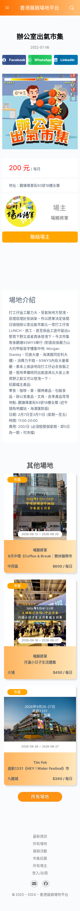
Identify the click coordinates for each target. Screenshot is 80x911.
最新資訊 (40, 836)
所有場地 (40, 843)
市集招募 (40, 858)
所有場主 (40, 865)
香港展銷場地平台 (39, 8)
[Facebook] (45, 883)
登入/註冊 (40, 873)
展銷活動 (40, 851)
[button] (14, 60)
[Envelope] (34, 883)
